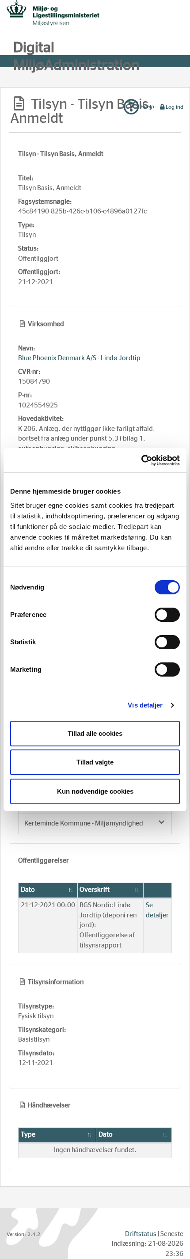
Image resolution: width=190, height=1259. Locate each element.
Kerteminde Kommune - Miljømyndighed (83, 823)
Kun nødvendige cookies (95, 791)
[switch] (167, 615)
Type (28, 1134)
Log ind (174, 107)
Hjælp (146, 106)
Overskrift (95, 889)
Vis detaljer (145, 705)
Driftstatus (140, 1234)
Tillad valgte (95, 762)
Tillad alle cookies (95, 733)
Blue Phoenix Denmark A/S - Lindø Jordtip (79, 358)
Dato (28, 889)
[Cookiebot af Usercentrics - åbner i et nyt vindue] (141, 460)
